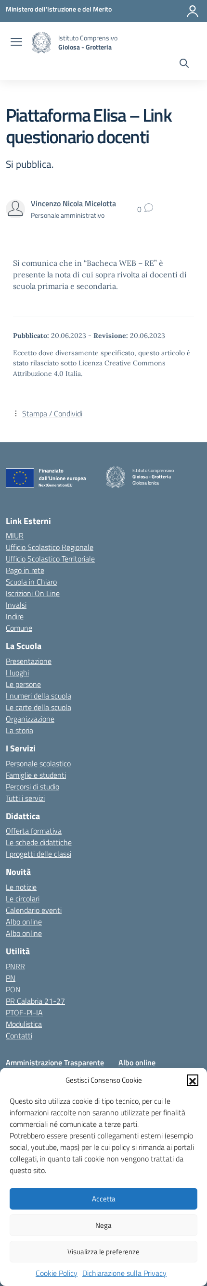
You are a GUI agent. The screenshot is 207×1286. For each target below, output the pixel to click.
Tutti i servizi (25, 798)
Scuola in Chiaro (31, 581)
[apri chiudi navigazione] (16, 43)
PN (10, 978)
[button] (192, 1080)
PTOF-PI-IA (24, 1012)
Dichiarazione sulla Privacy (124, 1273)
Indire (15, 616)
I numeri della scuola (38, 695)
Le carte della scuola (38, 707)
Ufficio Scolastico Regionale (49, 547)
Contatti (19, 1035)
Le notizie (21, 887)
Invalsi (16, 605)
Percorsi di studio (32, 786)
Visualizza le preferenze (103, 1251)
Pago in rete (25, 570)
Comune (19, 628)
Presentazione (29, 661)
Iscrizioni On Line (33, 593)
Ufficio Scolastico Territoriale (50, 558)
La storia (19, 730)
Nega (103, 1225)
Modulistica (24, 1024)
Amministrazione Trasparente (55, 1062)
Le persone (23, 684)
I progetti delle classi (38, 854)
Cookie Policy (57, 1273)
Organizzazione (30, 718)
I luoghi (17, 672)
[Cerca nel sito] (184, 64)
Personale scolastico (38, 763)
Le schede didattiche (39, 842)
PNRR (15, 966)
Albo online (24, 921)
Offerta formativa (34, 831)
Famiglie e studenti (36, 775)
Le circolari (22, 898)
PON (13, 989)
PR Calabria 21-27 (35, 1001)
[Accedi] (192, 11)
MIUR (15, 535)
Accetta (104, 1198)
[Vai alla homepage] (41, 42)
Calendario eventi (34, 910)
